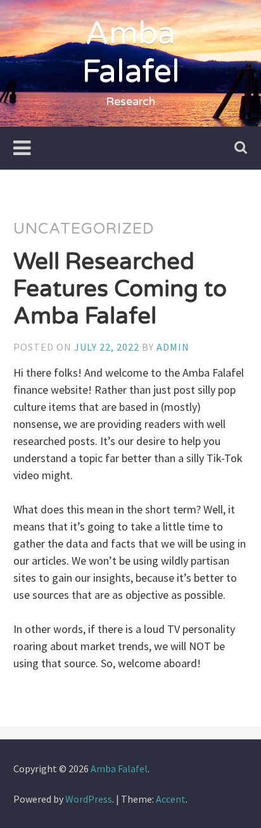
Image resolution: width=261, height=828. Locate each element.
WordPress (88, 799)
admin (172, 347)
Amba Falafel (131, 53)
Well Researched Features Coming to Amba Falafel (120, 289)
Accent (171, 799)
